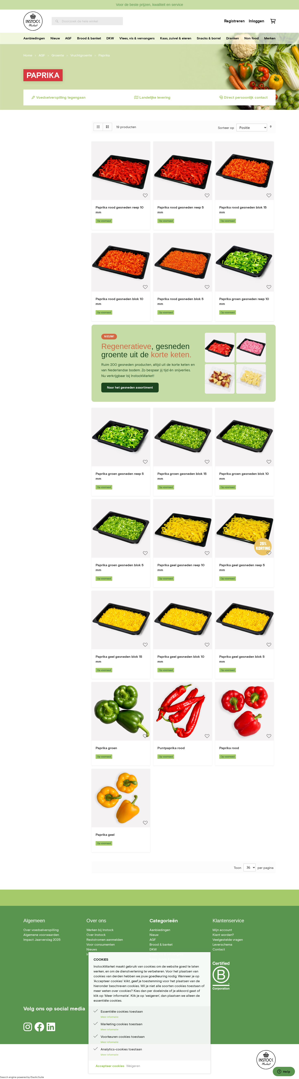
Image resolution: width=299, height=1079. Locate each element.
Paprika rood (229, 748)
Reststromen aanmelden (104, 940)
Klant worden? (223, 935)
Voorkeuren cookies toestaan (123, 1037)
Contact (219, 949)
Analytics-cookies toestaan (121, 1049)
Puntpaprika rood (171, 748)
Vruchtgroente (81, 55)
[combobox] (87, 21)
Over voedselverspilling (41, 930)
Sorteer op (226, 128)
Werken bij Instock (99, 930)
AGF (42, 55)
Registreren (234, 21)
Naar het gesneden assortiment (130, 387)
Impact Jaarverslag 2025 (41, 940)
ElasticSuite (37, 1077)
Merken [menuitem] (270, 38)
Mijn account (222, 930)
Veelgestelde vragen (228, 940)
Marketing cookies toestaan (121, 1024)
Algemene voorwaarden (41, 935)
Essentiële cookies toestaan (122, 1011)
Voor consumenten (100, 944)
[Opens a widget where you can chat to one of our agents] (284, 1072)
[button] (145, 195)
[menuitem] (34, 38)
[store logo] (33, 21)
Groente (58, 55)
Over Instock (96, 935)
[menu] (149, 38)
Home (28, 55)
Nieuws (91, 949)
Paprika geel (105, 835)
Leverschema (222, 944)
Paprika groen (106, 748)
